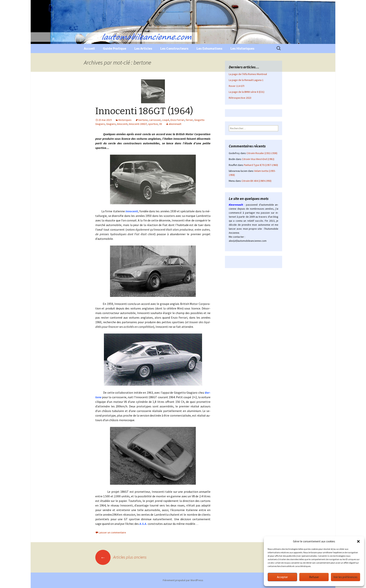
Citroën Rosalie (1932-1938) (261, 153)
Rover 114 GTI (236, 86)
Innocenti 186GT (138, 124)
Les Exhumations (209, 48)
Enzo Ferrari (177, 120)
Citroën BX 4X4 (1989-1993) (256, 181)
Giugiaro (111, 124)
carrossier (155, 120)
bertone (143, 120)
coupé (165, 120)
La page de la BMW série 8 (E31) (246, 92)
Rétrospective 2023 (240, 97)
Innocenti (122, 124)
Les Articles (143, 48)
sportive (153, 124)
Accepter (282, 577)
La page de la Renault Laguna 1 (246, 80)
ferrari (189, 120)
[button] (358, 541)
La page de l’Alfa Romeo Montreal (248, 74)
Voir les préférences (345, 577)
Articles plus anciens (123, 557)
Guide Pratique (114, 48)
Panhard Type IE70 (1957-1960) (261, 165)
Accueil (89, 48)
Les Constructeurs (174, 48)
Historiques (125, 120)
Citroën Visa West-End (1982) (258, 159)
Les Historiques (242, 48)
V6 (160, 124)
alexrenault (175, 124)
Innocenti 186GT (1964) (144, 111)
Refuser (314, 577)
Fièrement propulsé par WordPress (183, 580)
